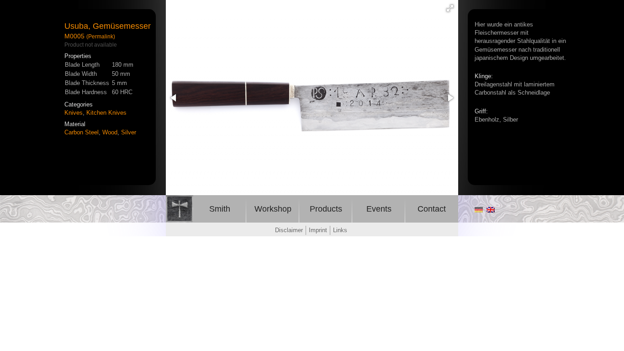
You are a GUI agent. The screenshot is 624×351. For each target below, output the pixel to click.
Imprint (318, 230)
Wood (109, 132)
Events (378, 208)
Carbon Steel (81, 132)
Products (326, 208)
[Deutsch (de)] (479, 210)
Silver (128, 132)
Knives (73, 112)
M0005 (74, 36)
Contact (432, 208)
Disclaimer (289, 230)
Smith (219, 208)
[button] (450, 8)
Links (340, 230)
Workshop (272, 208)
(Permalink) (100, 36)
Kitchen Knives (106, 112)
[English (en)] (491, 210)
